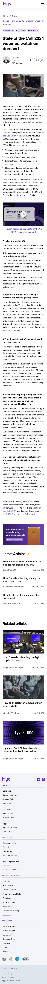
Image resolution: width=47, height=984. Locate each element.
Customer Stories (9, 890)
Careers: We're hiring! (11, 911)
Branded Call (8, 31)
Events (5, 947)
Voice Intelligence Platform (13, 894)
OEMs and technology (11, 870)
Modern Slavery (9, 902)
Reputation (21, 31)
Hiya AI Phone (8, 832)
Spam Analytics (8, 813)
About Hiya (7, 906)
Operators (7, 866)
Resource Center (9, 926)
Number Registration (11, 795)
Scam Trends (33, 31)
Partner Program (9, 931)
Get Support (7, 935)
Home (6, 16)
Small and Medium (10, 855)
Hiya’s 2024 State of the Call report (20, 182)
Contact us (7, 915)
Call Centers (7, 851)
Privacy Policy (7, 974)
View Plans (7, 803)
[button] (42, 4)
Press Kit (6, 952)
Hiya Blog (6, 943)
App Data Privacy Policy (11, 981)
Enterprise (6, 847)
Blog (14, 16)
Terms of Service (8, 977)
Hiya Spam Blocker (10, 827)
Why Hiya (6, 881)
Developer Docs (9, 939)
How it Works (8, 886)
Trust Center (7, 898)
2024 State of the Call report (20, 514)
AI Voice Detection (9, 818)
